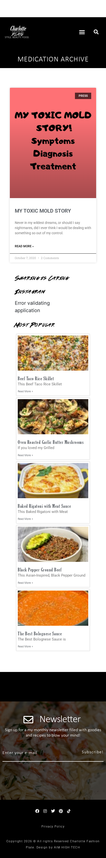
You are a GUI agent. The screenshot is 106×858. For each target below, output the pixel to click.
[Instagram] (45, 811)
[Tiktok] (69, 811)
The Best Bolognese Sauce (40, 633)
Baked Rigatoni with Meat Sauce (44, 506)
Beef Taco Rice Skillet (36, 378)
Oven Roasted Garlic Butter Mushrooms (51, 442)
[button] (82, 32)
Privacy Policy (53, 826)
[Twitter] (53, 811)
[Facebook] (37, 811)
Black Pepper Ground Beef (40, 569)
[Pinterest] (61, 811)
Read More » (24, 246)
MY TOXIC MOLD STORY (43, 211)
